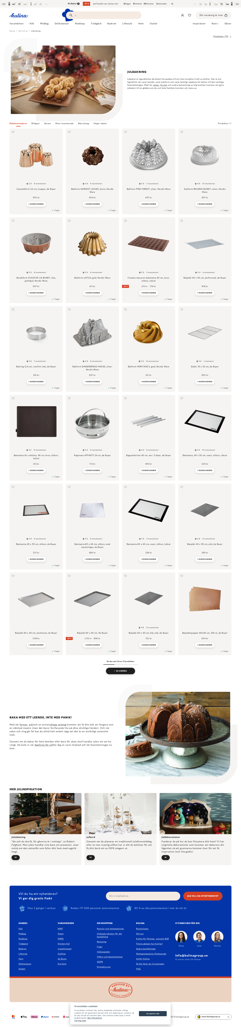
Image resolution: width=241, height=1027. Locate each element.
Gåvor (228, 24)
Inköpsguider (103, 952)
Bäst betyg (83, 124)
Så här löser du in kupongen (150, 964)
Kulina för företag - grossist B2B (152, 939)
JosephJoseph (65, 949)
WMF (60, 929)
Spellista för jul (43, 745)
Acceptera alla (152, 1014)
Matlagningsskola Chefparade (151, 954)
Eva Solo (62, 964)
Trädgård (23, 944)
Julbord (90, 837)
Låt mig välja (80, 1021)
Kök (21, 929)
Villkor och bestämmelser (110, 957)
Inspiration (199, 24)
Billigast (36, 124)
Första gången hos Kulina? (149, 944)
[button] (120, 124)
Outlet (22, 969)
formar (163, 85)
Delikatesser (25, 964)
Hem (21, 959)
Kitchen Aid (64, 944)
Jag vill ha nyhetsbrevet (202, 896)
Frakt (99, 947)
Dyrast (47, 124)
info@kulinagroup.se (191, 955)
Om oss (140, 934)
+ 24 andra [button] (120, 671)
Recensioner (142, 929)
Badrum (22, 949)
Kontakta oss (104, 967)
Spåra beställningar (146, 949)
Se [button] (16, 857)
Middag (22, 934)
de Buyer (62, 959)
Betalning (101, 942)
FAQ (138, 969)
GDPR (100, 962)
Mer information (94, 1018)
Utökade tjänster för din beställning (109, 935)
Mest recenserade (64, 124)
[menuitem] (17, 24)
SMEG (61, 939)
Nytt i (215, 24)
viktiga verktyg (58, 725)
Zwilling (62, 954)
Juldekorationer (171, 837)
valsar (156, 85)
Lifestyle (23, 954)
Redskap (23, 939)
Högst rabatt (100, 124)
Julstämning (18, 837)
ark (31, 725)
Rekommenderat (18, 124)
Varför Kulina (142, 959)
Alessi (61, 934)
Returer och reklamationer (110, 929)
